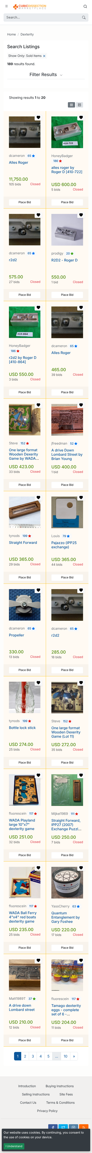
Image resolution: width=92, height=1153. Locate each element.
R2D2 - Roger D (64, 260)
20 (68, 253)
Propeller (16, 635)
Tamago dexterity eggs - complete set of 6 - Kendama (66, 1012)
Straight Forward (23, 542)
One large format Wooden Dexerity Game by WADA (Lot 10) (23, 456)
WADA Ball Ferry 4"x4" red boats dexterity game (23, 917)
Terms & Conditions (60, 1103)
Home (11, 34)
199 (25, 536)
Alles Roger (18, 162)
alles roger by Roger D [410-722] (66, 169)
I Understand (14, 1146)
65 (30, 156)
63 (74, 906)
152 (23, 443)
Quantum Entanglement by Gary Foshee (65, 917)
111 (73, 814)
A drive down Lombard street (22, 1007)
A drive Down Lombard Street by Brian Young (67, 454)
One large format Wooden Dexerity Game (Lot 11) (65, 732)
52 (72, 443)
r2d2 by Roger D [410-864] (22, 359)
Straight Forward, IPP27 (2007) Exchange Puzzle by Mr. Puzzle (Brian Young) (66, 829)
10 (65, 1056)
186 (56, 161)
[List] (79, 105)
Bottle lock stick (22, 727)
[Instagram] (73, 1127)
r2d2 (13, 260)
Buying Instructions (60, 1086)
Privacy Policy (47, 1111)
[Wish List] (38, 117)
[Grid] (71, 105)
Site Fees (66, 1094)
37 (30, 999)
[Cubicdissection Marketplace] (29, 6)
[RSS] (83, 1127)
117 (31, 814)
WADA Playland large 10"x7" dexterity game (22, 824)
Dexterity (27, 34)
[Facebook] (53, 1127)
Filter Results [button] (43, 74)
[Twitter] (63, 1127)
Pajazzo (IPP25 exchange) (64, 544)
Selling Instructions (36, 1094)
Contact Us (28, 1103)
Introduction (27, 1086)
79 (65, 536)
